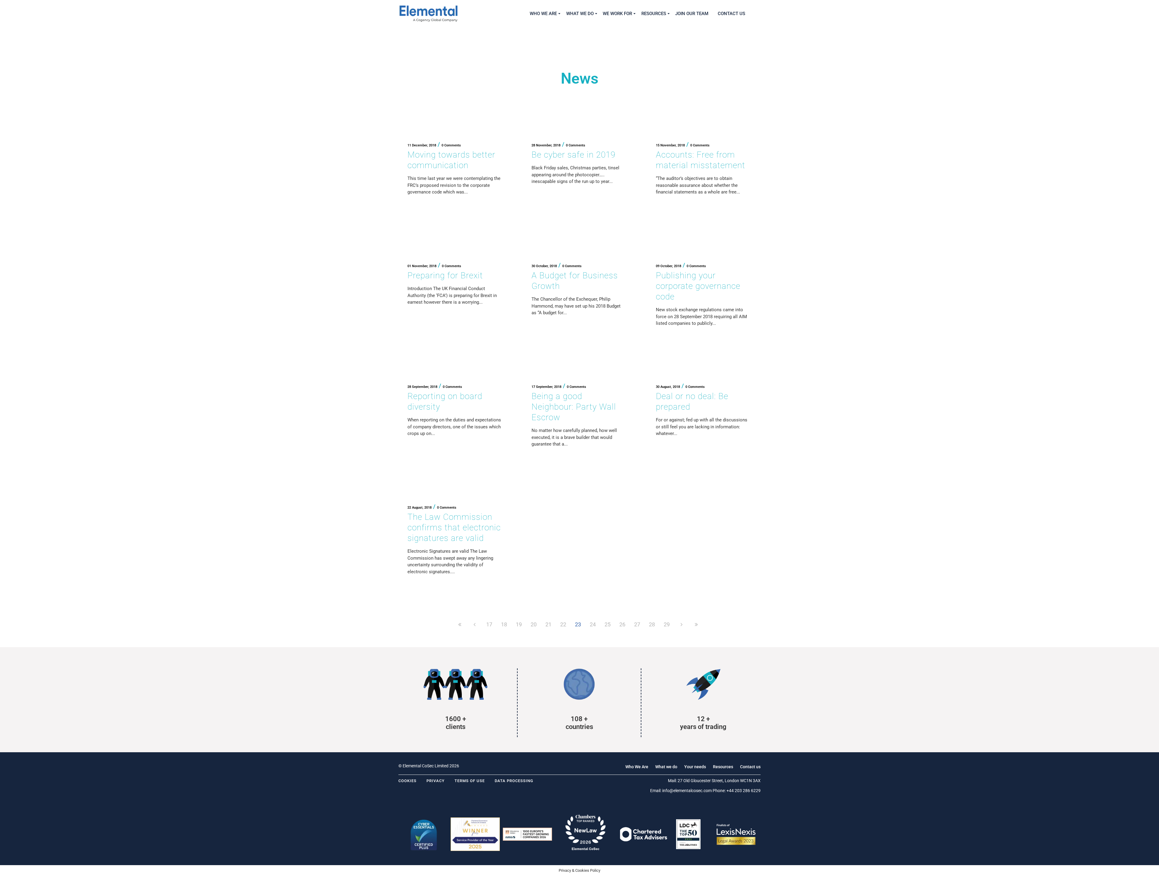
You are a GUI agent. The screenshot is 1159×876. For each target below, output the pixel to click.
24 (593, 624)
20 (534, 624)
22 (563, 624)
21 (548, 624)
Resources (723, 766)
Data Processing (514, 780)
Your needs (695, 766)
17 (489, 624)
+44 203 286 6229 (743, 790)
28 (652, 624)
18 (504, 624)
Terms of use (470, 780)
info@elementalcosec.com (687, 790)
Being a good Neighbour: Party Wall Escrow (574, 406)
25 (608, 624)
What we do (666, 766)
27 (637, 624)
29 (667, 624)
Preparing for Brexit (445, 275)
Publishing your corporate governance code (698, 286)
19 (519, 624)
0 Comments (451, 145)
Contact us (750, 766)
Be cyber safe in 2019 (573, 155)
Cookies (407, 780)
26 (622, 624)
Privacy (435, 780)
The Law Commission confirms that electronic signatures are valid (454, 527)
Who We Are (636, 766)
